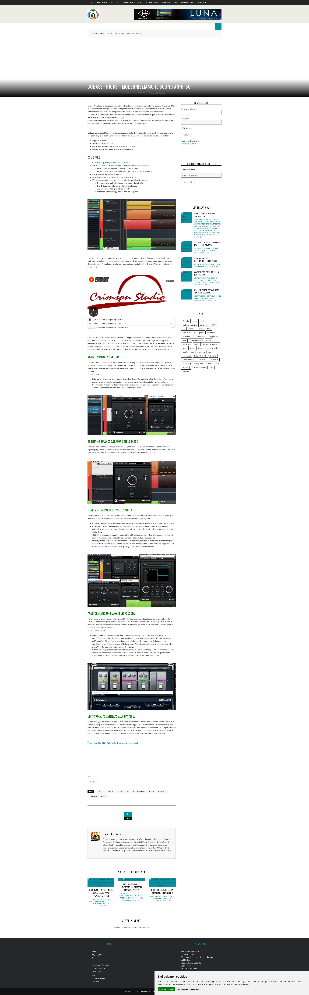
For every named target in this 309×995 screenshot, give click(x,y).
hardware (205, 226)
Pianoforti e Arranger (132, 2)
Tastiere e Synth (127, 898)
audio (194, 321)
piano (151, 792)
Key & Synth (102, 2)
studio (208, 363)
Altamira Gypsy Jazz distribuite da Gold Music (205, 259)
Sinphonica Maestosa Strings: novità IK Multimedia (207, 243)
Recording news (111, 93)
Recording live (199, 235)
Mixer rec (200, 228)
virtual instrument (198, 367)
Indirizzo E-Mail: (188, 169)
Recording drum (215, 233)
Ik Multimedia (188, 336)
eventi (201, 329)
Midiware (187, 344)
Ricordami (187, 128)
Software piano (99, 904)
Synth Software (204, 249)
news (185, 348)
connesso (126, 927)
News (92, 2)
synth (103, 796)
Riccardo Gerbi (200, 356)
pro (192, 352)
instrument (202, 336)
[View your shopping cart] (220, 2)
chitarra (203, 321)
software (201, 359)
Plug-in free (216, 296)
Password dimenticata (190, 141)
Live (176, 2)
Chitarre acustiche (200, 264)
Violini (196, 253)
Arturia (186, 321)
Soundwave (213, 359)
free (209, 329)
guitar (201, 332)
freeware (186, 332)
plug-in (201, 348)
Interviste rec (215, 226)
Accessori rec (203, 222)
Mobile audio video (211, 228)
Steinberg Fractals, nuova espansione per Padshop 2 (162, 891)
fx (194, 332)
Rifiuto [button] (171, 989)
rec (209, 352)
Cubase (111, 792)
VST (211, 367)
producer (201, 352)
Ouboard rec (202, 231)
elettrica (191, 329)
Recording (97, 93)
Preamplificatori (200, 298)
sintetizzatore (188, 359)
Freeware (214, 278)
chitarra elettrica (190, 325)
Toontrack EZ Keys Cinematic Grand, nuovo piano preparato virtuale (101, 892)
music (196, 344)
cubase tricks (123, 792)
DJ (118, 2)
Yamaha (186, 371)
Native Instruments (210, 344)
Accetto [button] (162, 989)
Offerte (201, 280)
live (184, 340)
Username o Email (188, 109)
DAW (214, 325)
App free (197, 278)
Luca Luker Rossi (158, 93)
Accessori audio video (202, 220)
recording (162, 792)
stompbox (198, 363)
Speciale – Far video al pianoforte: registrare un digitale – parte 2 (131, 887)
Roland (213, 356)
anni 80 (101, 792)
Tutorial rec (125, 93)
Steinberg (93, 796)
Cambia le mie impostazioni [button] (188, 989)
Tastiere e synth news (207, 251)
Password (185, 118)
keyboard (214, 336)
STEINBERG (93, 781)
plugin (185, 352)
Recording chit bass (201, 233)
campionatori (205, 278)
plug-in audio (212, 348)
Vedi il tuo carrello (188, 144)
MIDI (208, 340)
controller (204, 325)
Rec (112, 2)
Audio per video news (201, 224)
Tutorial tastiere (132, 900)
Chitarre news (199, 266)
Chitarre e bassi (152, 2)
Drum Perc (166, 2)
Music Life (202, 2)
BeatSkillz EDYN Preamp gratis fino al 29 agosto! (207, 291)
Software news (161, 896)
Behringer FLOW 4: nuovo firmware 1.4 (204, 215)
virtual (185, 367)
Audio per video (187, 2)
